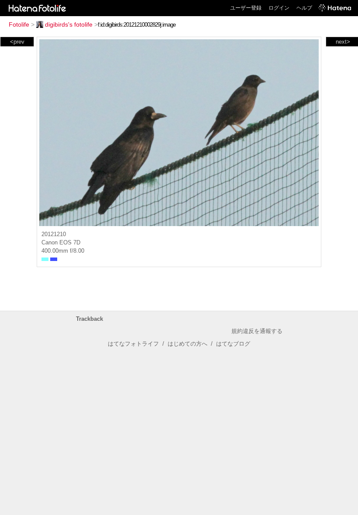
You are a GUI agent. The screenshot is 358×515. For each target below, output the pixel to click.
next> (343, 41)
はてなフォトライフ (133, 343)
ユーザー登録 (246, 8)
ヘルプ (304, 8)
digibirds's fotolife (69, 24)
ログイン (278, 8)
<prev (17, 41)
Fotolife (19, 24)
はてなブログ (233, 343)
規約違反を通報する (256, 331)
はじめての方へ (187, 343)
